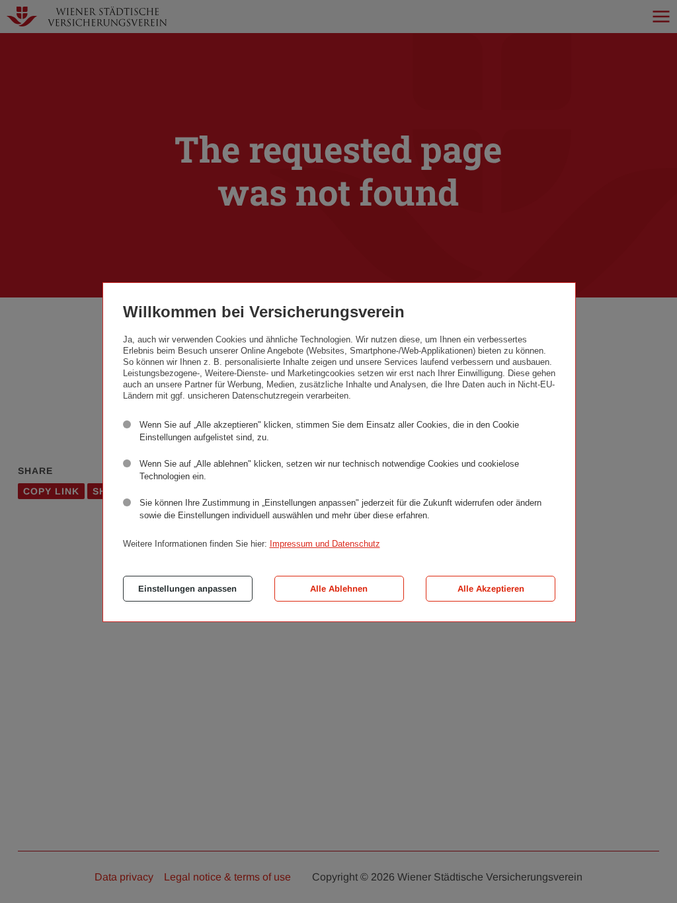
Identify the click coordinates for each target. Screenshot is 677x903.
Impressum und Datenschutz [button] (325, 544)
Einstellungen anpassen (187, 589)
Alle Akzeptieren (491, 589)
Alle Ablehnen (339, 589)
